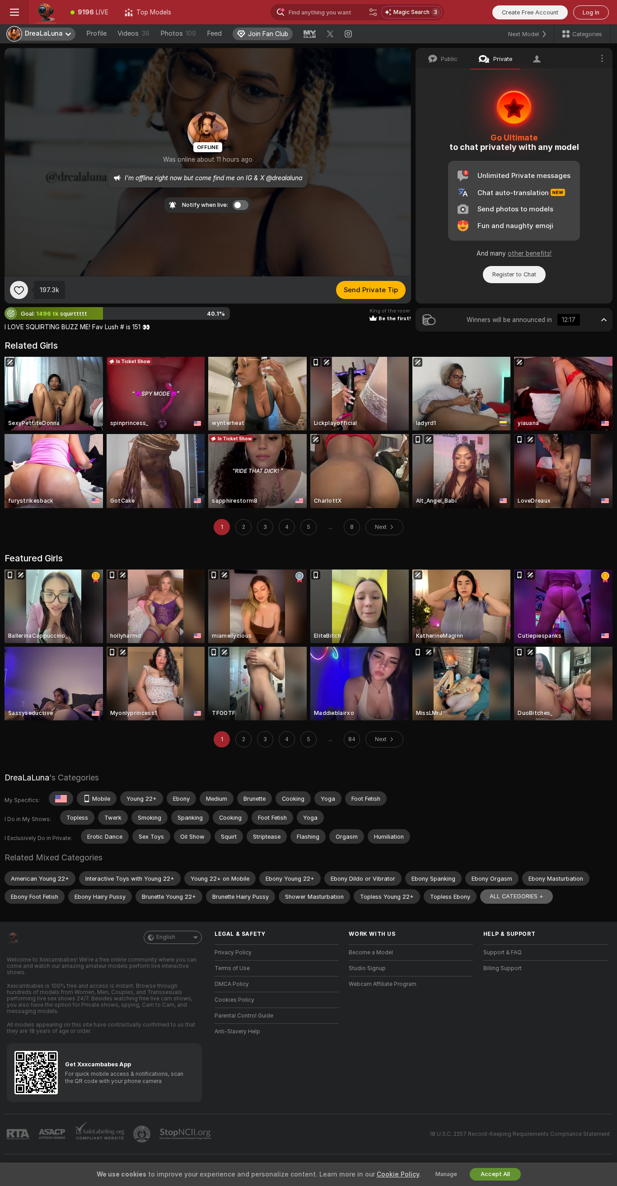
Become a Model (371, 952)
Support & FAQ (502, 952)
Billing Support (502, 968)
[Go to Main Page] (45, 12)
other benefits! (530, 253)
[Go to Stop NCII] (186, 1134)
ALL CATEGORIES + (516, 896)
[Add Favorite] (19, 290)
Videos (133, 33)
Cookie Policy (398, 1174)
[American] (61, 798)
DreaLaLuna (27, 777)
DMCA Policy (232, 984)
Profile (96, 33)
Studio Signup (367, 968)
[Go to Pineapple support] (142, 1134)
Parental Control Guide (244, 1016)
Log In (591, 12)
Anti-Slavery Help (237, 1031)
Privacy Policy (233, 952)
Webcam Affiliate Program (382, 984)
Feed (214, 33)
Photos (178, 33)
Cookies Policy (234, 1000)
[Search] (373, 12)
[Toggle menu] (14, 12)
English (165, 937)
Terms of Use (232, 968)
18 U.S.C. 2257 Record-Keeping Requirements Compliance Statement (520, 1134)
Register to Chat (514, 274)
